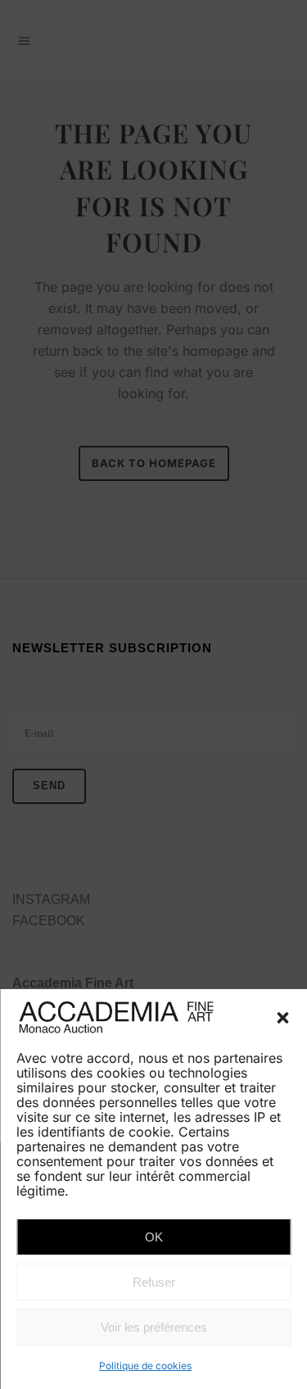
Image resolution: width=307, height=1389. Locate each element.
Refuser (154, 1282)
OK (154, 1237)
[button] (282, 1018)
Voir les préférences (154, 1327)
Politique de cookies (145, 1365)
